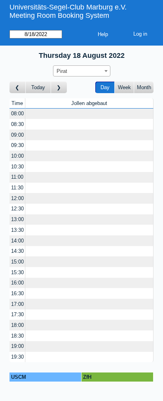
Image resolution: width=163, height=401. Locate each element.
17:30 (17, 314)
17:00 (17, 304)
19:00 (17, 346)
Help (103, 34)
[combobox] (81, 70)
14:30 (17, 251)
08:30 (17, 124)
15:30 (17, 272)
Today (38, 87)
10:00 (17, 156)
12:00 (17, 198)
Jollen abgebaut (89, 103)
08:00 (17, 113)
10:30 (17, 167)
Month (144, 87)
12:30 (17, 209)
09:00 (17, 135)
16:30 (17, 293)
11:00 (17, 177)
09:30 (17, 145)
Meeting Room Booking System (59, 15)
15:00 (17, 262)
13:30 (17, 230)
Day (105, 87)
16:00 (17, 283)
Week (124, 87)
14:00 (17, 241)
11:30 (17, 188)
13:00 (17, 219)
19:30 (17, 357)
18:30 (17, 336)
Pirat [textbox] (62, 71)
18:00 (17, 325)
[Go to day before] (17, 87)
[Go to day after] (59, 87)
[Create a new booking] (89, 114)
